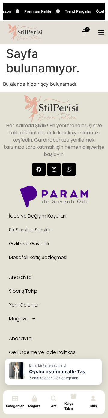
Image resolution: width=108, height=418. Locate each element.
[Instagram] (54, 169)
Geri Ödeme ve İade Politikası (42, 352)
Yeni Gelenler (24, 304)
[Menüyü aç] (101, 32)
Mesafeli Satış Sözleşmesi (38, 257)
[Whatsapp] (69, 169)
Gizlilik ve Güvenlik (29, 243)
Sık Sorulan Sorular (30, 229)
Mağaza (18, 318)
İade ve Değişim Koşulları (37, 215)
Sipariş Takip (23, 291)
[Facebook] (39, 169)
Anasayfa (20, 277)
